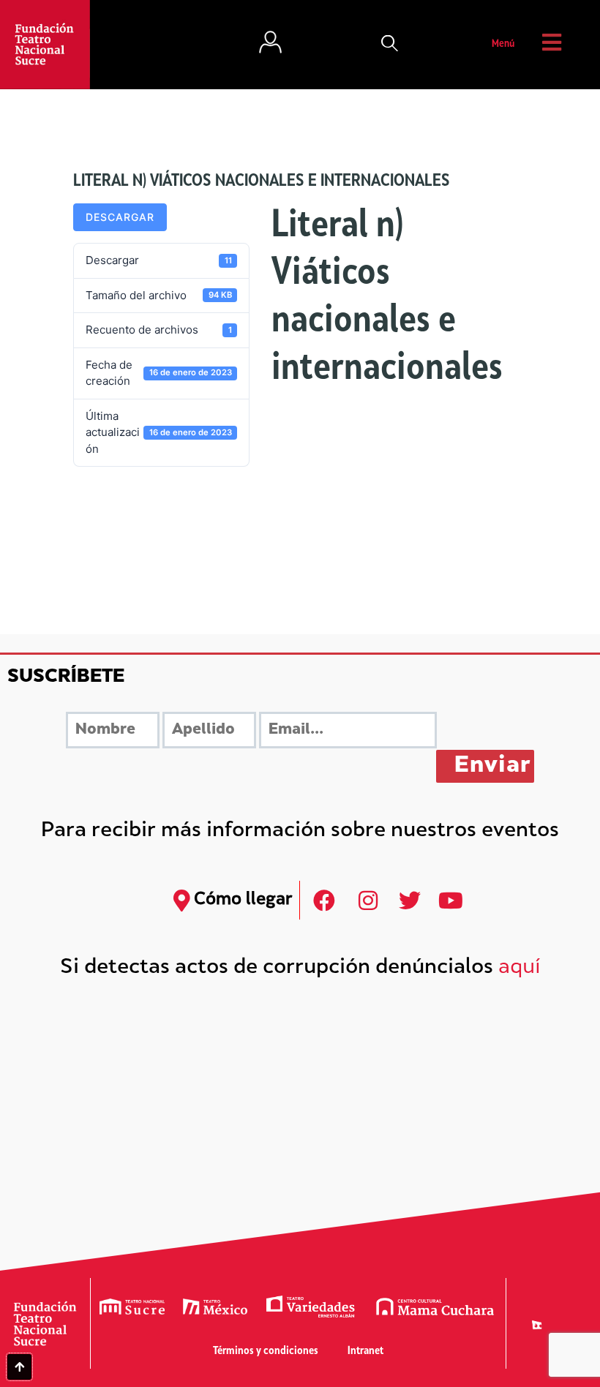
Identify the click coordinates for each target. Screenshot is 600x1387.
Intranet (365, 1351)
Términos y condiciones (265, 1351)
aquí (519, 968)
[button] (390, 44)
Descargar (120, 217)
